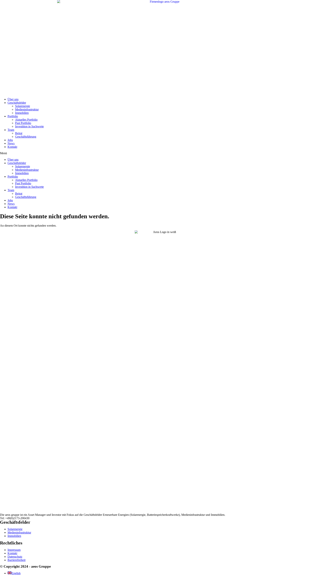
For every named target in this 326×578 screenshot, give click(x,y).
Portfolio (13, 116)
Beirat (18, 133)
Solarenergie (22, 106)
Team (11, 129)
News (11, 143)
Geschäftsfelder (17, 102)
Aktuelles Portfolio (26, 119)
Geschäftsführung (25, 136)
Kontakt (12, 146)
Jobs (10, 140)
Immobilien (22, 112)
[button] (163, 153)
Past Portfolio (23, 123)
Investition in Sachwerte (29, 126)
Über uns (13, 99)
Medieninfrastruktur (27, 109)
